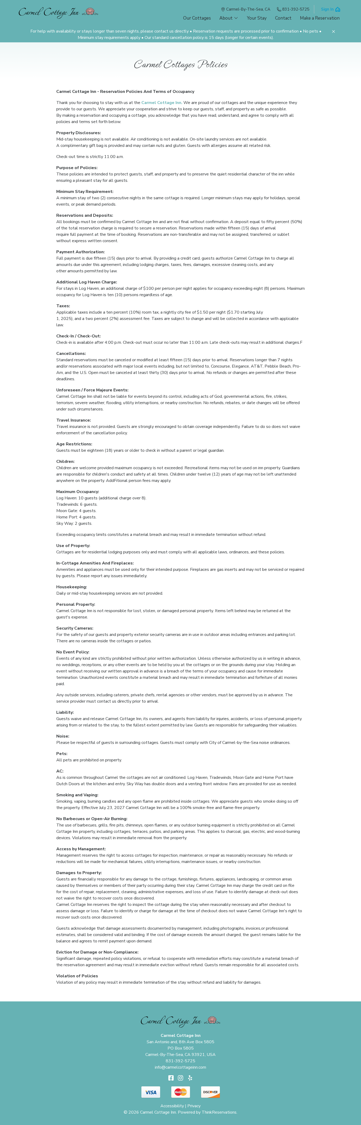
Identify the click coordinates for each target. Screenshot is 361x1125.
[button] (333, 31)
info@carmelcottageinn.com (180, 1067)
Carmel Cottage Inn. (161, 103)
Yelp (190, 1078)
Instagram (180, 1078)
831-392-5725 (295, 9)
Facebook (171, 1078)
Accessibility (172, 1106)
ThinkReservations (219, 1112)
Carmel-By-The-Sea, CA (248, 9)
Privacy (194, 1106)
